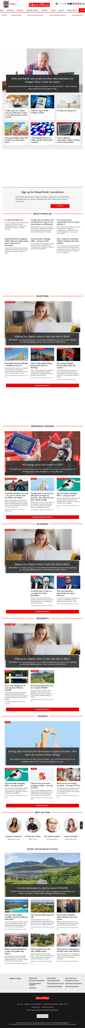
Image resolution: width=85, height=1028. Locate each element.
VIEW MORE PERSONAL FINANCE (42, 517)
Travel (53, 10)
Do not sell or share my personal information (42, 1010)
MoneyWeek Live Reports (54, 986)
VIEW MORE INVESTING (42, 385)
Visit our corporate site (63, 1022)
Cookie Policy (36, 1007)
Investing (20, 10)
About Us (20, 1004)
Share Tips (10, 10)
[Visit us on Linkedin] (73, 4)
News (1, 10)
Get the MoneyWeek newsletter (35, 984)
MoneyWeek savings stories (73, 983)
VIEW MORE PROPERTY (42, 709)
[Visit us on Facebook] (68, 4)
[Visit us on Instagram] (78, 4)
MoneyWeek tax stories (72, 986)
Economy (45, 10)
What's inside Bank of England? (57, 15)
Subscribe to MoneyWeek (36, 980)
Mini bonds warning (16, 15)
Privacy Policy (63, 1004)
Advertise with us (48, 1007)
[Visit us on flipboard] (81, 4)
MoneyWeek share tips (72, 980)
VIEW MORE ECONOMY (42, 611)
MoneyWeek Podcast (53, 980)
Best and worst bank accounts (35, 15)
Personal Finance (32, 10)
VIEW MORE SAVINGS (42, 805)
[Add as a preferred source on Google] (42, 1016)
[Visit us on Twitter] (71, 4)
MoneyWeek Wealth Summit (55, 983)
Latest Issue (32, 987)
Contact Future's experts (33, 1004)
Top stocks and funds (77, 15)
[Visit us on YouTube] (76, 4)
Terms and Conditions (50, 1004)
